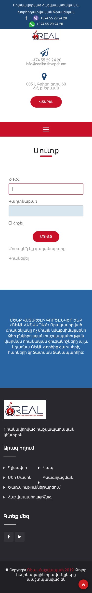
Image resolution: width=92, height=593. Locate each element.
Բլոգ (47, 497)
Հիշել (17, 223)
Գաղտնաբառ (23, 201)
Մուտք (46, 237)
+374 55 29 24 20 (46, 60)
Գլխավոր (17, 467)
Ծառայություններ (26, 487)
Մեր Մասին (19, 477)
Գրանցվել (19, 258)
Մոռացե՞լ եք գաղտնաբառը (37, 248)
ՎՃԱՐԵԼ (46, 102)
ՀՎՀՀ (14, 180)
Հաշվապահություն (28, 497)
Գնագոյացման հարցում (58, 482)
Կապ (48, 467)
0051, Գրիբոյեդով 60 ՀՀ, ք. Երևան (46, 86)
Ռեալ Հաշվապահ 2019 (50, 570)
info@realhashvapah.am (46, 64)
